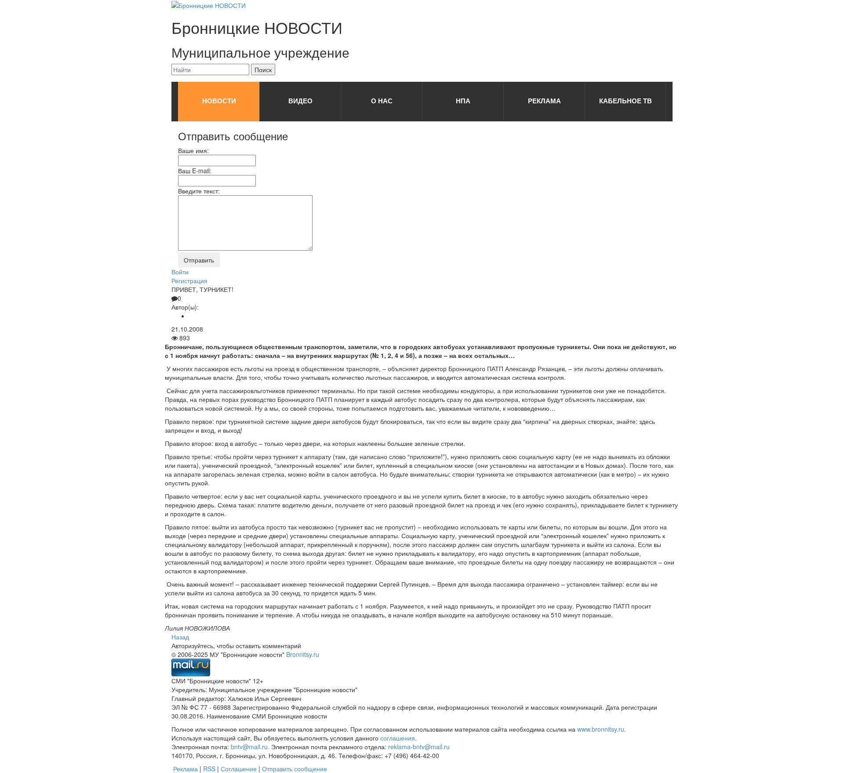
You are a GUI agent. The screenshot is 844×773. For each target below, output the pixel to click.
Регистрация (189, 280)
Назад (180, 636)
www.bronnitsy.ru (600, 729)
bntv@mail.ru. (250, 746)
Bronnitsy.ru (302, 654)
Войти (180, 271)
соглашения (397, 737)
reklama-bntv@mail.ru (419, 746)
